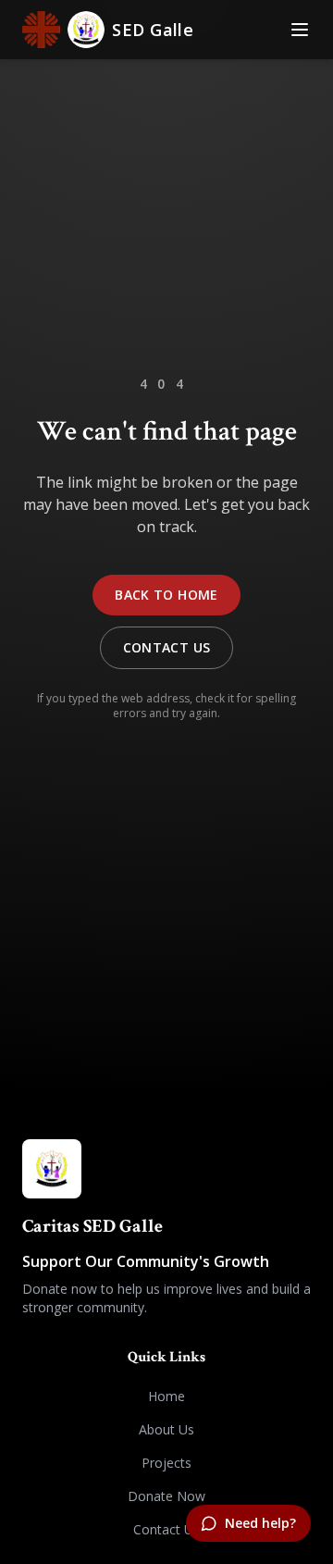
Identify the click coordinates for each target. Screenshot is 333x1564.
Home (166, 1396)
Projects (166, 1462)
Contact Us (167, 647)
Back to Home (166, 594)
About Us (166, 1429)
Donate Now (166, 1496)
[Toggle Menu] (300, 30)
